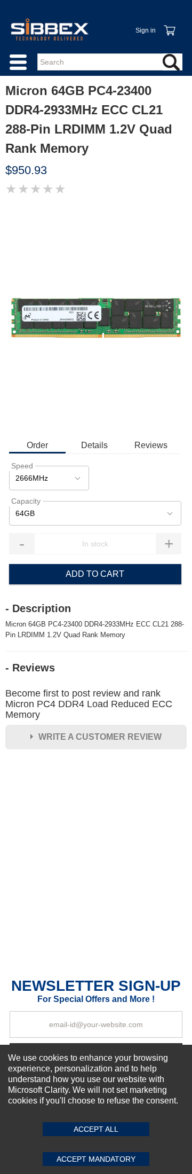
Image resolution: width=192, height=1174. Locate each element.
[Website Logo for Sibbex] (50, 29)
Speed (22, 465)
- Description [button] (38, 608)
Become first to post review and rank (88, 704)
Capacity (26, 501)
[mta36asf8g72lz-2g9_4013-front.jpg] (96, 316)
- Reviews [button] (30, 667)
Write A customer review (100, 736)
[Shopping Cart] (169, 24)
